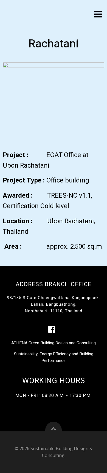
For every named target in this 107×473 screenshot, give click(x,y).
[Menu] (98, 14)
